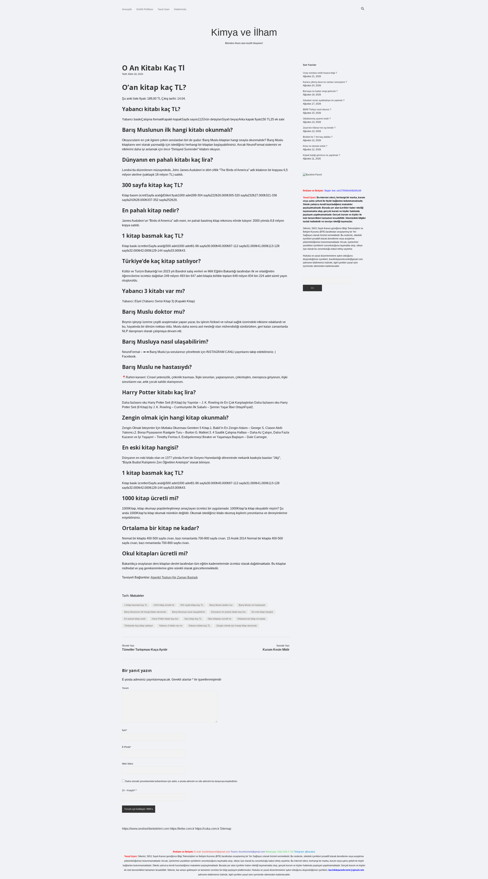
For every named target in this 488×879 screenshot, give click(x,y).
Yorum (125, 688)
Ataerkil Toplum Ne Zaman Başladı (174, 577)
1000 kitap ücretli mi (163, 605)
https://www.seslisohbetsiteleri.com (145, 828)
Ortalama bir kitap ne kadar (251, 618)
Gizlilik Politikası (144, 9)
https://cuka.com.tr (207, 828)
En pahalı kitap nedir (135, 618)
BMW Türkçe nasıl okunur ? (317, 109)
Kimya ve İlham (244, 32)
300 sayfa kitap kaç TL (191, 605)
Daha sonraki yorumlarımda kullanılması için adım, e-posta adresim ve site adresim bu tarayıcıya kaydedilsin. (181, 781)
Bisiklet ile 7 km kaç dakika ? (317, 137)
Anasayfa (127, 9)
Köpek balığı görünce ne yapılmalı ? (321, 155)
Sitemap (225, 828)
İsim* (124, 730)
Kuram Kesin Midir (276, 649)
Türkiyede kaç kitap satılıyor (138, 625)
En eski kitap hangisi (262, 612)
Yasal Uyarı (163, 9)
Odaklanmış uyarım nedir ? (317, 118)
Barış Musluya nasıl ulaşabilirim (188, 612)
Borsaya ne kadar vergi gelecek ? (320, 91)
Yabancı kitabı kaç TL (199, 625)
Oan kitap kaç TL (193, 618)
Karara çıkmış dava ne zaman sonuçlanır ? (325, 82)
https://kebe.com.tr (182, 828)
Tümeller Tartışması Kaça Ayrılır (144, 649)
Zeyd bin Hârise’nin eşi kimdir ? (319, 127)
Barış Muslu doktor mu (221, 605)
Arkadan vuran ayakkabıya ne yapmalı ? (323, 100)
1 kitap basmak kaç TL (135, 605)
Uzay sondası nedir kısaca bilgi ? (320, 73)
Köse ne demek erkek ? (315, 146)
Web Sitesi (127, 763)
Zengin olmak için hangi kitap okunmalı (236, 625)
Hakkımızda (180, 9)
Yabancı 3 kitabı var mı (170, 625)
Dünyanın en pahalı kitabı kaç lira (228, 612)
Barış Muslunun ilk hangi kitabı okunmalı (145, 612)
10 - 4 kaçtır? (129, 790)
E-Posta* (126, 747)
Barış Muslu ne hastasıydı (252, 605)
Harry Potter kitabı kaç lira (165, 618)
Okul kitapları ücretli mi (219, 618)
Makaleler (137, 595)
